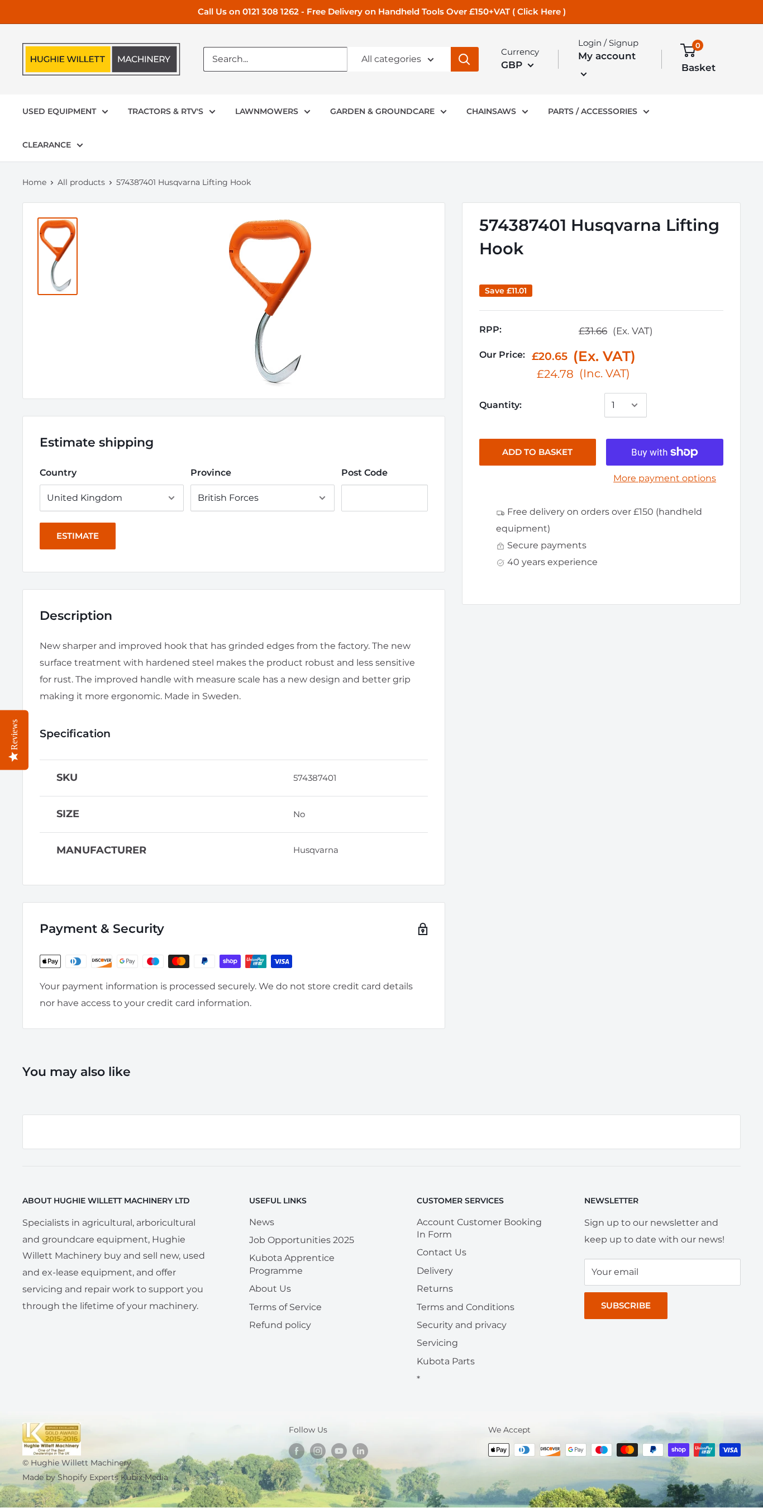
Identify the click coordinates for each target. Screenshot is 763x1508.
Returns (435, 1288)
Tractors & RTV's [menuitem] (165, 111)
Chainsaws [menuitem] (491, 111)
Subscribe (626, 1305)
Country (58, 472)
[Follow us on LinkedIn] (360, 1451)
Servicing (437, 1343)
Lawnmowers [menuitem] (266, 111)
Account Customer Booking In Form (479, 1228)
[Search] (465, 59)
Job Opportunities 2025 (301, 1240)
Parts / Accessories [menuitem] (592, 111)
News (261, 1222)
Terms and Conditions (465, 1307)
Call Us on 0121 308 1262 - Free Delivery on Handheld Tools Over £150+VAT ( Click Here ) (382, 11)
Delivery (435, 1270)
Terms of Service (285, 1307)
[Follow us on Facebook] (296, 1451)
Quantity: (500, 405)
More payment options (664, 478)
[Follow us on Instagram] (318, 1451)
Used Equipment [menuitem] (59, 111)
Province (210, 472)
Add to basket (537, 452)
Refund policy (280, 1325)
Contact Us (441, 1252)
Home (34, 182)
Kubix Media (144, 1477)
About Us (270, 1288)
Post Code (364, 472)
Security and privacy (462, 1325)
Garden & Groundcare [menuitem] (382, 111)
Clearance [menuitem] (46, 145)
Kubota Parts (446, 1361)
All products (81, 182)
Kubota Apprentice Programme (292, 1264)
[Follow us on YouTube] (339, 1451)
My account (607, 55)
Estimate (77, 535)
